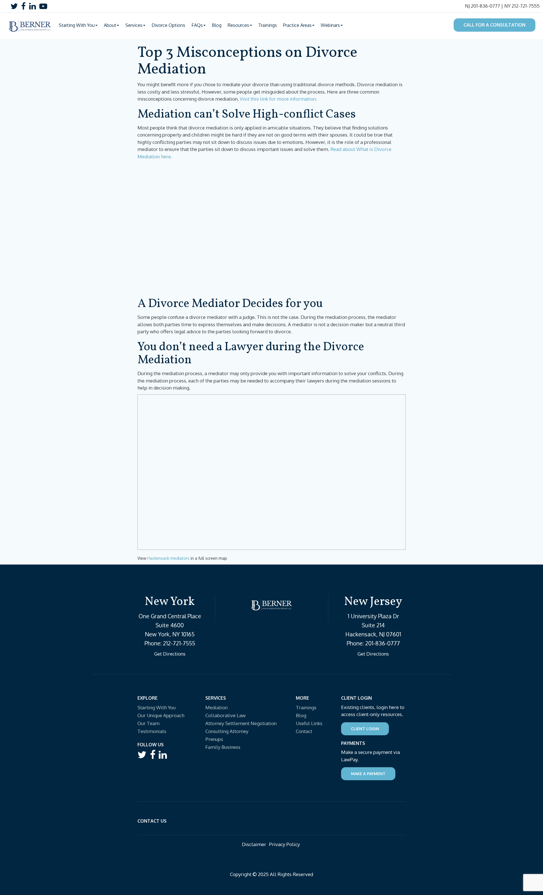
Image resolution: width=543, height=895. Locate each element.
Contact (304, 731)
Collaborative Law (225, 715)
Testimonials (151, 731)
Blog (216, 25)
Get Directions (170, 654)
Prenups (214, 739)
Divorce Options (168, 25)
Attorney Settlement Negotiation (241, 723)
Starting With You (156, 707)
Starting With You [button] (77, 25)
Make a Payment (368, 773)
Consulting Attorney (226, 731)
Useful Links (309, 723)
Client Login (365, 728)
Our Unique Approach (160, 715)
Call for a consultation (494, 25)
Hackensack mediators (168, 558)
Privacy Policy (284, 844)
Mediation (216, 707)
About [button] (110, 25)
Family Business (222, 747)
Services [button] (134, 25)
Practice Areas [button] (297, 25)
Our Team (148, 723)
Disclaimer (254, 844)
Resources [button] (238, 25)
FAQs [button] (197, 25)
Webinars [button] (330, 25)
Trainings (267, 25)
